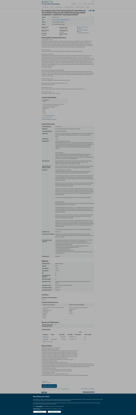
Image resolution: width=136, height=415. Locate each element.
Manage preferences (37, 408)
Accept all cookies (40, 411)
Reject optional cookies (54, 411)
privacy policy (39, 406)
